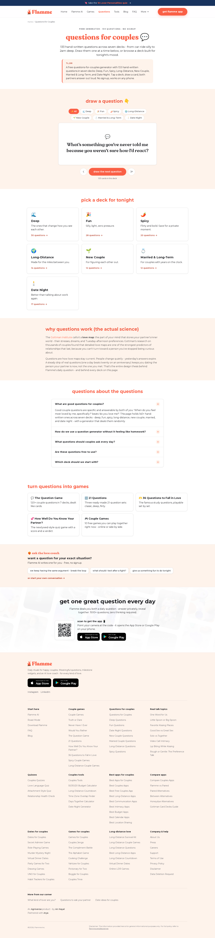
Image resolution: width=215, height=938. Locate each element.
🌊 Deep (86, 111)
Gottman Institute (61, 337)
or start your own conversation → (46, 578)
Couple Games (76, 714)
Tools (116, 11)
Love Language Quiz (38, 785)
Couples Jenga (76, 842)
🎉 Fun (100, 111)
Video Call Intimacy (160, 741)
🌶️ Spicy (114, 111)
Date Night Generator (79, 806)
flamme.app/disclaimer (99, 928)
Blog (125, 11)
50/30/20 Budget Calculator (82, 785)
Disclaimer (155, 869)
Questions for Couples (120, 714)
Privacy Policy (157, 863)
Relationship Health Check (41, 796)
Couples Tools (75, 780)
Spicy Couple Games (79, 760)
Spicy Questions (117, 751)
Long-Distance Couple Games (83, 765)
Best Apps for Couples (120, 780)
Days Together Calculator (81, 801)
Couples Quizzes (36, 780)
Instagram (33, 692)
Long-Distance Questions (122, 746)
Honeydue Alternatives (162, 801)
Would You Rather (77, 730)
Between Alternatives (161, 796)
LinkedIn (45, 692)
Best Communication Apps (123, 801)
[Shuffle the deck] (131, 171)
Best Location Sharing (120, 822)
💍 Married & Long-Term (108, 117)
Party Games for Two (38, 863)
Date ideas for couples (106, 900)
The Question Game (78, 735)
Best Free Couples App (121, 791)
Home (64, 11)
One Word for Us (158, 714)
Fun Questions (116, 725)
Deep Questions (117, 720)
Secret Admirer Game (39, 842)
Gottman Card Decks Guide (164, 806)
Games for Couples (78, 837)
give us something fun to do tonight (152, 570)
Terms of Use (157, 858)
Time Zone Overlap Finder (81, 796)
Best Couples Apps (119, 785)
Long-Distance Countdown (82, 791)
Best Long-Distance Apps (122, 796)
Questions (104, 11)
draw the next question (107, 171)
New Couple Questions (121, 735)
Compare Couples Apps (162, 780)
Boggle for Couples (78, 874)
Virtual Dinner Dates (38, 858)
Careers (154, 847)
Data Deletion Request (162, 874)
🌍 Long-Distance (134, 111)
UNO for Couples (36, 874)
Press (153, 842)
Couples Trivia (75, 879)
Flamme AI (77, 11)
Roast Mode (34, 720)
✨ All (74, 111)
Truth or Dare (75, 720)
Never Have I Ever (77, 725)
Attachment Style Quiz (39, 791)
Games (90, 11)
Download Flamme (37, 725)
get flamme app (172, 11)
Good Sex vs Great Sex (161, 730)
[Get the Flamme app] (64, 630)
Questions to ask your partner (75, 900)
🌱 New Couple (81, 117)
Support (154, 853)
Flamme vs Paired (159, 785)
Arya (46, 913)
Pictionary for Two (77, 869)
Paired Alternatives (159, 791)
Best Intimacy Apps (119, 806)
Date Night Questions (120, 730)
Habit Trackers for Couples (41, 879)
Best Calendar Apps (119, 817)
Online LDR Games (119, 869)
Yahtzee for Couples (78, 863)
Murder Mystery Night (39, 853)
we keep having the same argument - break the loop (58, 570)
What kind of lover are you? (42, 900)
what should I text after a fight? (109, 570)
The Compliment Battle (80, 847)
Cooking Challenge (78, 858)
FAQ (134, 11)
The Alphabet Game (78, 853)
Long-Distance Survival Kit (122, 837)
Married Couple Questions (122, 741)
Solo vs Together (158, 735)
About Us (155, 837)
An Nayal (60, 909)
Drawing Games (36, 869)
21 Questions (74, 741)
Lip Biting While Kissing (162, 746)
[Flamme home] (40, 11)
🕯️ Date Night (134, 117)
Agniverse (36, 909)
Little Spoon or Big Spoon (163, 720)
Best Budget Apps (118, 812)
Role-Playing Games (38, 847)
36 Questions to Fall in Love (82, 755)
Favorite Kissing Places (161, 725)
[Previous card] (83, 171)
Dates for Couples (37, 837)
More (143, 11)
